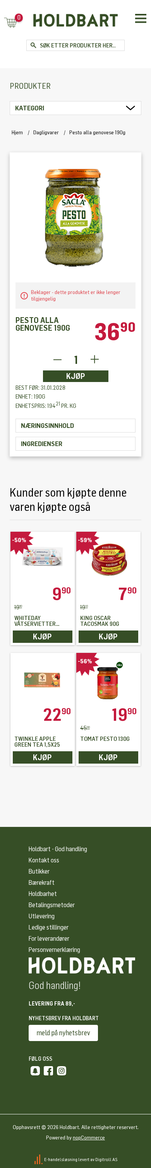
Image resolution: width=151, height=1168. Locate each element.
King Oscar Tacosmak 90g (99, 621)
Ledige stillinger (49, 927)
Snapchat (35, 1070)
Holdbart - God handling (58, 849)
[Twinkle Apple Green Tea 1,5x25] (43, 680)
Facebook (48, 1070)
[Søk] (33, 45)
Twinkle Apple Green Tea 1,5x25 (37, 742)
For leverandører (49, 938)
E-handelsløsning (60, 1159)
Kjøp (75, 376)
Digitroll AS (106, 1159)
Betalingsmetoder (52, 905)
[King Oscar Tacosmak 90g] (109, 559)
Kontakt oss (44, 860)
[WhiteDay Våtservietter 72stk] (43, 559)
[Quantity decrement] (57, 360)
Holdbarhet (43, 894)
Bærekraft (42, 882)
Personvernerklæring (54, 949)
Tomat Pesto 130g (105, 739)
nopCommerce (89, 1137)
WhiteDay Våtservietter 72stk (35, 621)
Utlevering (42, 916)
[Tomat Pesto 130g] (109, 680)
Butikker (39, 871)
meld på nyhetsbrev (63, 1033)
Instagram (61, 1070)
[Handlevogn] (10, 23)
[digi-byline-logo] (39, 1159)
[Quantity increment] (94, 359)
